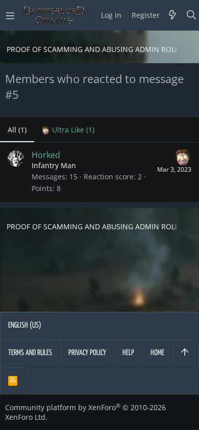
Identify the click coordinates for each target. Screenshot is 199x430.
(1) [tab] (17, 130)
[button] (10, 15)
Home (157, 353)
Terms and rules (30, 353)
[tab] (68, 130)
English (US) (24, 325)
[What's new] (172, 15)
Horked (46, 154)
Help (128, 353)
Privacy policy (87, 353)
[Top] (184, 353)
